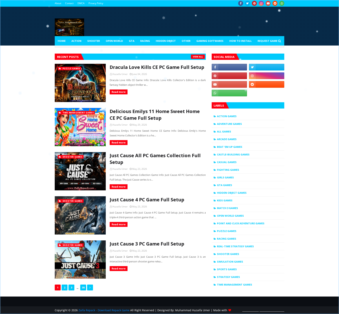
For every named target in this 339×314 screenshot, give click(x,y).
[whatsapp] (281, 3)
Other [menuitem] (186, 41)
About (58, 3)
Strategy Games (228, 277)
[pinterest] (254, 3)
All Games (224, 131)
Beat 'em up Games (229, 147)
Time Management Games (234, 284)
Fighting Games (228, 170)
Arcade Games (227, 139)
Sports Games (227, 269)
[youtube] (268, 3)
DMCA (81, 3)
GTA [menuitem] (131, 41)
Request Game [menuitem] (267, 41)
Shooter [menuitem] (93, 41)
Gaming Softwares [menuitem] (209, 41)
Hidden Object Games (232, 192)
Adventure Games (229, 124)
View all (198, 56)
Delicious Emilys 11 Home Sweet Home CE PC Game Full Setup (155, 114)
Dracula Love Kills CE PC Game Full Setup (157, 67)
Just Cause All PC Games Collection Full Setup (155, 158)
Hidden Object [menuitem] (166, 41)
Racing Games (226, 238)
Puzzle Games (226, 231)
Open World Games (230, 215)
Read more (119, 92)
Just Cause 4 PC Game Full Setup (147, 199)
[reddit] (274, 3)
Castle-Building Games (233, 154)
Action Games (227, 116)
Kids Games (224, 200)
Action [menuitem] (76, 41)
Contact (69, 3)
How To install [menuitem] (240, 41)
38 (83, 287)
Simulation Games (230, 261)
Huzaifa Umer (120, 74)
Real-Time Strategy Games (235, 246)
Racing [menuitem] (145, 41)
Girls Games (225, 177)
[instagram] (261, 3)
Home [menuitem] (62, 41)
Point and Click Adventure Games (240, 223)
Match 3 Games (227, 208)
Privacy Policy (95, 3)
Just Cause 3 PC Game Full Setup (147, 243)
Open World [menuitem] (114, 41)
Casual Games (227, 162)
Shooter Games (228, 254)
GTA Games (224, 185)
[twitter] (247, 3)
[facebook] (240, 3)
